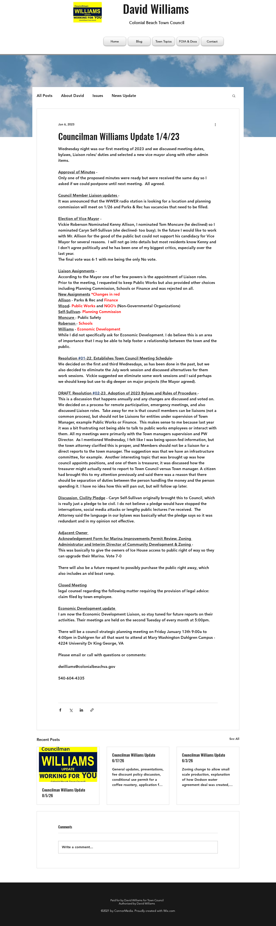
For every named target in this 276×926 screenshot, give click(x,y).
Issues (98, 95)
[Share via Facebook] (60, 710)
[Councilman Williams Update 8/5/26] (68, 764)
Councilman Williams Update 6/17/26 (133, 757)
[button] (234, 95)
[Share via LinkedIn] (81, 710)
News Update (124, 95)
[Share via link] (92, 710)
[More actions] (215, 124)
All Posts (44, 95)
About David (72, 95)
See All (234, 739)
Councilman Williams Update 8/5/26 (63, 792)
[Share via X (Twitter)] (71, 710)
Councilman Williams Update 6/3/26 (203, 757)
